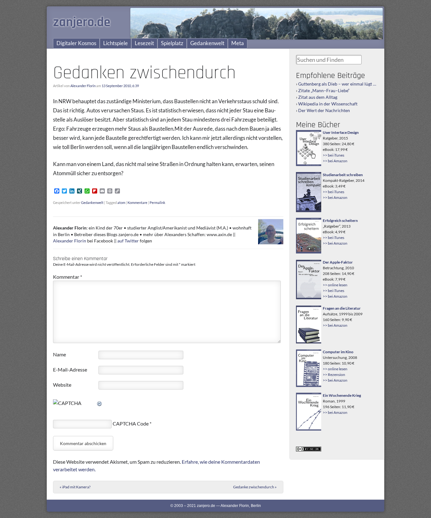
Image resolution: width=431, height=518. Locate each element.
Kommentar (67, 277)
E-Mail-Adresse (70, 369)
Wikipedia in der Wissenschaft (327, 103)
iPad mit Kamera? (75, 487)
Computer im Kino (338, 351)
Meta (237, 43)
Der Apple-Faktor (338, 262)
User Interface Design (341, 132)
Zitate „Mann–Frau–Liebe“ (324, 90)
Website (62, 385)
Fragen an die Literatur (342, 308)
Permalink (157, 202)
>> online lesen (335, 285)
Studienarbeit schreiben (343, 174)
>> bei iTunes (333, 155)
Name (59, 354)
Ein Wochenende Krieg (342, 395)
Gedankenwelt (207, 43)
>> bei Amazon (335, 160)
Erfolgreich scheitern (340, 220)
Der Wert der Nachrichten (324, 110)
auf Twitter (128, 240)
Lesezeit (144, 43)
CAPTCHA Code (131, 423)
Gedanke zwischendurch (255, 487)
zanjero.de (81, 22)
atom (121, 202)
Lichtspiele (115, 43)
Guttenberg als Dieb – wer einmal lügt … (337, 83)
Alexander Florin (83, 86)
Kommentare (137, 202)
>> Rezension (334, 374)
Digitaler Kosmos (76, 43)
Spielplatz (172, 43)
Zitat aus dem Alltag (317, 97)
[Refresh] (99, 403)
